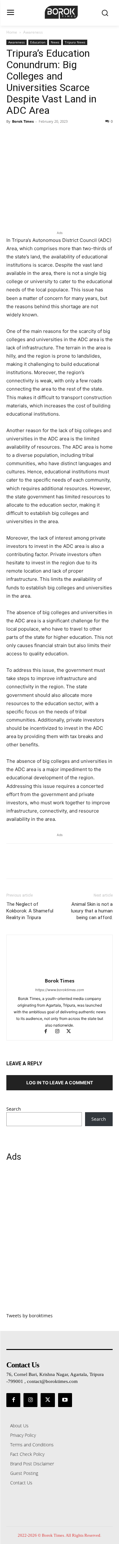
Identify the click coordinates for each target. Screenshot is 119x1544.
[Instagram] (60, 1031)
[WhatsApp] (56, 135)
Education (37, 42)
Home (11, 32)
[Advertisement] (59, 1240)
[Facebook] (12, 135)
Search (13, 1109)
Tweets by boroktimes (29, 1316)
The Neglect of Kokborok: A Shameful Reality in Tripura (29, 910)
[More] (71, 135)
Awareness (33, 32)
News (55, 42)
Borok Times (23, 121)
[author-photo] (59, 972)
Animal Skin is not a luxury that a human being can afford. (92, 910)
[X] (27, 135)
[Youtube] (65, 1400)
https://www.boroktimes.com (59, 990)
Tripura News (75, 42)
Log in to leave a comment (59, 1082)
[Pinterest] (42, 135)
